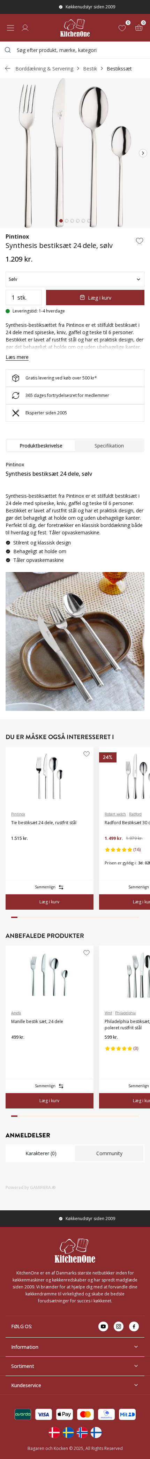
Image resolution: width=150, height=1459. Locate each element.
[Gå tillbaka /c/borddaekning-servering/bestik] (7, 68)
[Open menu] (10, 28)
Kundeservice (26, 1385)
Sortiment (22, 1366)
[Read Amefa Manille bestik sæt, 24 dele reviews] (19, 1048)
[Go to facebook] (134, 1326)
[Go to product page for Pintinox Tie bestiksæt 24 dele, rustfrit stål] (49, 776)
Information (24, 1347)
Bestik (90, 68)
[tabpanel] (75, 515)
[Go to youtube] (103, 1326)
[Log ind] (25, 28)
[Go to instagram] (118, 1326)
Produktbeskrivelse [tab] (41, 445)
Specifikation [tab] (109, 445)
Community (109, 1153)
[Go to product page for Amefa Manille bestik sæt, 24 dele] (49, 975)
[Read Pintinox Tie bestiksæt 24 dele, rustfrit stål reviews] (19, 849)
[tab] (61, 221)
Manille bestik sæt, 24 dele (37, 1021)
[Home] (75, 28)
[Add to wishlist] (139, 241)
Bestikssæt (119, 68)
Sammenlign (45, 887)
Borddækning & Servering (44, 68)
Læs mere (17, 357)
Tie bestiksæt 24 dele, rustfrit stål (43, 823)
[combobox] (75, 50)
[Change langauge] (54, 1432)
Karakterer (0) (41, 1153)
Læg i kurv (99, 297)
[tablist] (75, 445)
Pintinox (17, 236)
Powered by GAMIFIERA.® (31, 1187)
